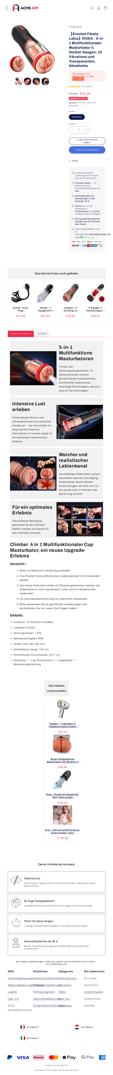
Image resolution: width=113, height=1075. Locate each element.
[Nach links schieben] (11, 81)
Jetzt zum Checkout (87, 150)
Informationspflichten (46, 978)
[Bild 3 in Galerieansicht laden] (36, 81)
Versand (73, 103)
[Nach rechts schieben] (53, 81)
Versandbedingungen (21, 978)
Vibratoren (65, 985)
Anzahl (72, 124)
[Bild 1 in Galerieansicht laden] (18, 81)
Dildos (62, 992)
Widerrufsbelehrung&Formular (26, 985)
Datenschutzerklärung (46, 985)
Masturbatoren (68, 978)
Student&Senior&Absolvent (49, 1005)
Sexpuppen (65, 1005)
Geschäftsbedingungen (47, 999)
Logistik (12, 992)
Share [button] (75, 161)
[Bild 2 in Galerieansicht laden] (27, 81)
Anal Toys (64, 999)
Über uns (13, 999)
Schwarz (77, 117)
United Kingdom (93, 992)
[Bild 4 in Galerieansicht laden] (45, 81)
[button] (6, 7)
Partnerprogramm (44, 992)
